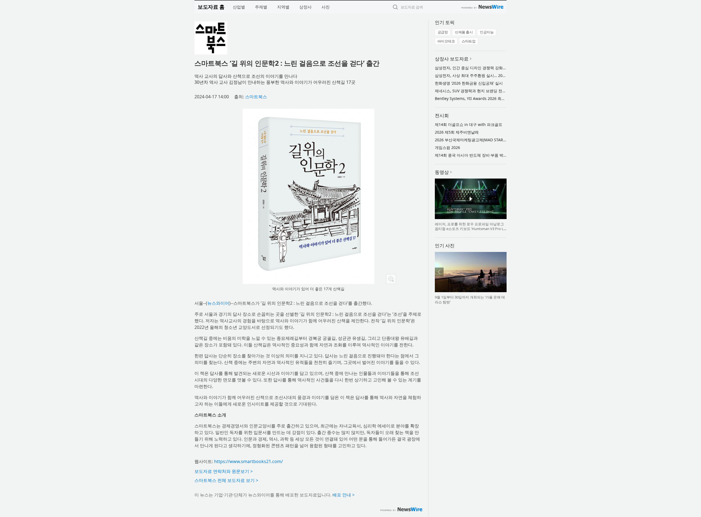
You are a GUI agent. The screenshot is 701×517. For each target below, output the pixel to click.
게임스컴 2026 (447, 147)
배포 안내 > (343, 495)
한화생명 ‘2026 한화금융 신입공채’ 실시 (469, 83)
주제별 (261, 7)
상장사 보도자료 (452, 59)
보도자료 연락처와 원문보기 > (223, 471)
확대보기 (391, 279)
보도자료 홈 (211, 6)
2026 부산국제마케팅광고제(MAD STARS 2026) (475, 139)
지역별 (283, 7)
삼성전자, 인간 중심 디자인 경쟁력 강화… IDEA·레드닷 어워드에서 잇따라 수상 (502, 67)
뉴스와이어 (218, 303)
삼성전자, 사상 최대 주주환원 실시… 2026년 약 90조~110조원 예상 (492, 75)
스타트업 (468, 41)
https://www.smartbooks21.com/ (248, 461)
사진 (325, 7)
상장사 (305, 7)
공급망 (443, 32)
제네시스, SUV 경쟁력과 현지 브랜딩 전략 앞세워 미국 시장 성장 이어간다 (498, 90)
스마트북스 (256, 97)
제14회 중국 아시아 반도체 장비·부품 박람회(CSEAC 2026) (485, 155)
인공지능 (486, 32)
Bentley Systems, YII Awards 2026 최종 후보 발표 (479, 98)
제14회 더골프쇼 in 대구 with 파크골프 (468, 124)
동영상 (442, 172)
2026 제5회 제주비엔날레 (457, 132)
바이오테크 (446, 41)
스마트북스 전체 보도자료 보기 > (226, 480)
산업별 (239, 7)
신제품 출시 (464, 32)
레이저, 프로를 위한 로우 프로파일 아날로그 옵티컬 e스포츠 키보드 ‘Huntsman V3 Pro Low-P (470, 229)
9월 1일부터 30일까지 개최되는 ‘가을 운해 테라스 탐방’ (470, 300)
